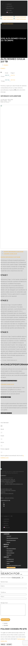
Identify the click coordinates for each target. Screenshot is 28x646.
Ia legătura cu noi (6, 489)
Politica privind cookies (8, 490)
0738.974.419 (9, 482)
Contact (9, 4)
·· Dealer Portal (7, 498)
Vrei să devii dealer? (7, 493)
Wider (6, 516)
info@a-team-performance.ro (14, 484)
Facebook (9, 6)
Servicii (6, 523)
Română (6, 625)
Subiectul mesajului (6, 577)
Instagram (10, 8)
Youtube (9, 10)
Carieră (3, 492)
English (5, 623)
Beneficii (6, 521)
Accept (9, 644)
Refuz (3, 644)
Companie (6, 519)
